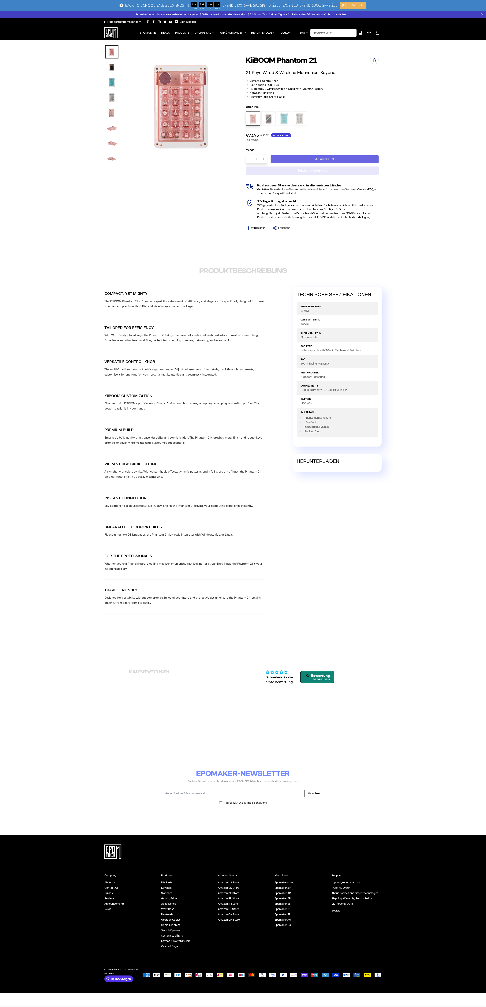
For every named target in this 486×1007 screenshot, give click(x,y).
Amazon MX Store (229, 919)
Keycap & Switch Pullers (175, 941)
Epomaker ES (283, 903)
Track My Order (340, 887)
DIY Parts (167, 882)
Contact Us (111, 887)
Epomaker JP (283, 887)
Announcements (114, 903)
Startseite (148, 33)
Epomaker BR (283, 898)
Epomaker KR (283, 893)
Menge (250, 150)
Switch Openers (170, 930)
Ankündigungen (231, 33)
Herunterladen (262, 33)
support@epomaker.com (346, 882)
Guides (108, 893)
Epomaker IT (282, 909)
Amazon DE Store (228, 893)
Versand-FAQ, (365, 189)
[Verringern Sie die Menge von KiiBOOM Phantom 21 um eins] (249, 159)
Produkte (182, 33)
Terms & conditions (255, 802)
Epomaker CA (283, 925)
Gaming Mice (169, 898)
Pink (253, 118)
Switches (166, 893)
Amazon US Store (228, 882)
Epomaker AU (283, 919)
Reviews (109, 898)
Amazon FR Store (228, 898)
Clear (300, 118)
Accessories (168, 903)
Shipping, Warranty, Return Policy (351, 898)
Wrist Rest (167, 909)
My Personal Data (342, 903)
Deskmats (167, 914)
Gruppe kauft (205, 33)
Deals (165, 33)
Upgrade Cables (171, 919)
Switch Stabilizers (172, 935)
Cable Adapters (170, 925)
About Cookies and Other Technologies (354, 893)
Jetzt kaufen (353, 5)
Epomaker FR (283, 914)
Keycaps (166, 887)
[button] (376, 33)
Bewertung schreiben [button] (320, 677)
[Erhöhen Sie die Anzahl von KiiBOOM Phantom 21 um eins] (263, 159)
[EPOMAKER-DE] (111, 33)
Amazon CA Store (228, 914)
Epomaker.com (284, 882)
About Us (110, 882)
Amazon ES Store (228, 909)
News (107, 909)
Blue (284, 118)
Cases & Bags (169, 946)
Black (268, 118)
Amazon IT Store (228, 903)
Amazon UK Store (228, 887)
